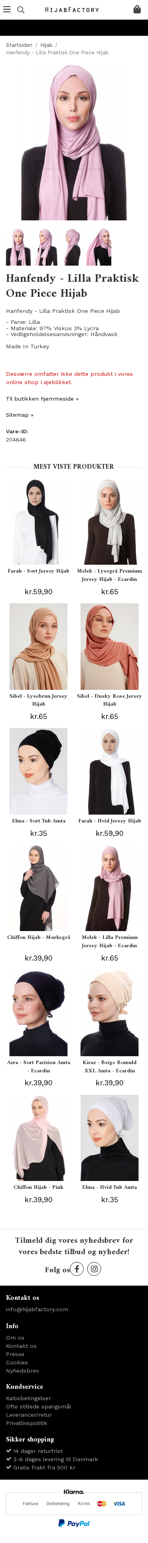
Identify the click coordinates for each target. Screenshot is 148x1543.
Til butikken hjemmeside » (42, 398)
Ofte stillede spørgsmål (38, 1406)
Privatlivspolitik (26, 1423)
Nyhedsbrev (22, 1370)
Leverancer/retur (29, 1415)
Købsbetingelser (28, 1398)
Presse (15, 1354)
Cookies (17, 1362)
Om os (15, 1337)
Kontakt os (21, 1346)
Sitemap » (20, 415)
